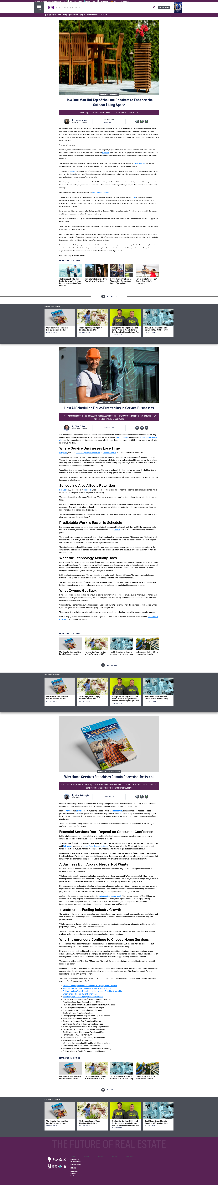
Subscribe (164, 7)
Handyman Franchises (109, 95)
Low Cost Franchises (76, 1176)
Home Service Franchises (109, 403)
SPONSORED (109, 120)
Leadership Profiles (76, 1162)
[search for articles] (155, 7)
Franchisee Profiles (76, 1164)
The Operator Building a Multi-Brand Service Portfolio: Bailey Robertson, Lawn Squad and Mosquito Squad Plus (104, 15)
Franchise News (75, 1159)
